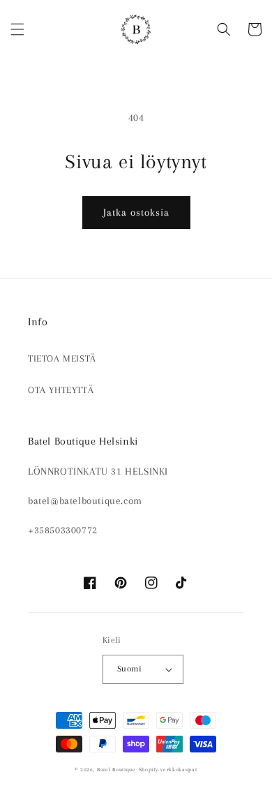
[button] (17, 29)
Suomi (129, 669)
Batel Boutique (116, 769)
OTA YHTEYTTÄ (60, 390)
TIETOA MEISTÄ (62, 358)
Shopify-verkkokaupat (168, 769)
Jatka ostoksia (136, 212)
